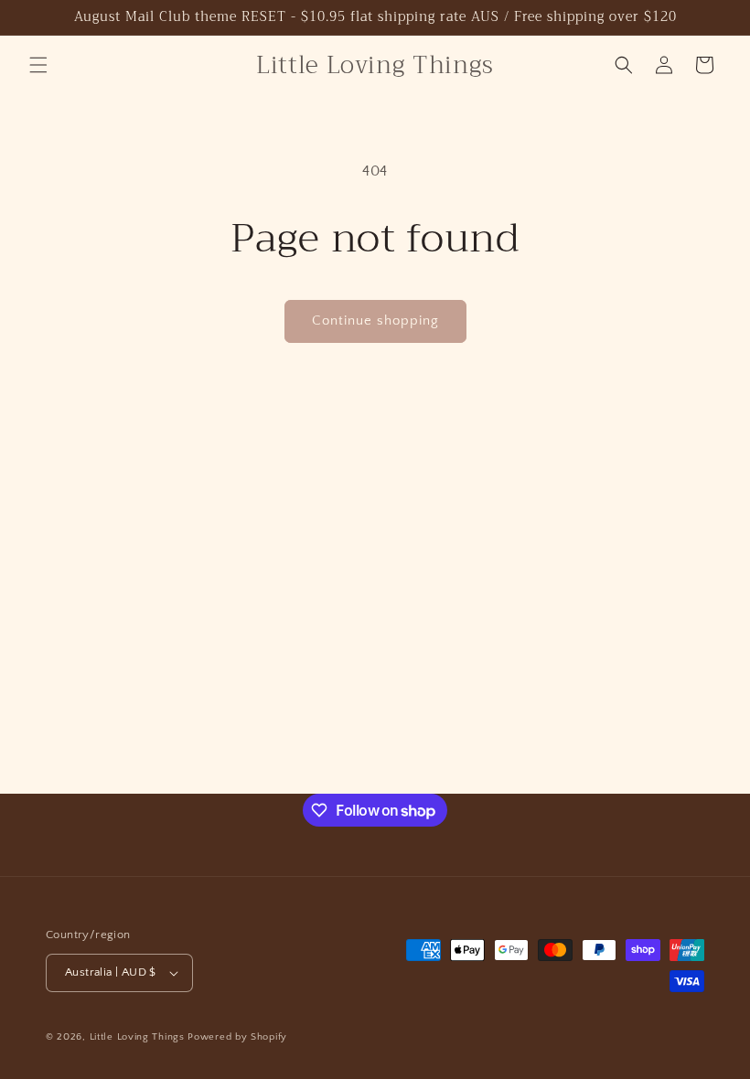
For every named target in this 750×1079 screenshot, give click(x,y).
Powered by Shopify (237, 1036)
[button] (38, 65)
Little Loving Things (137, 1036)
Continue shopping (375, 320)
